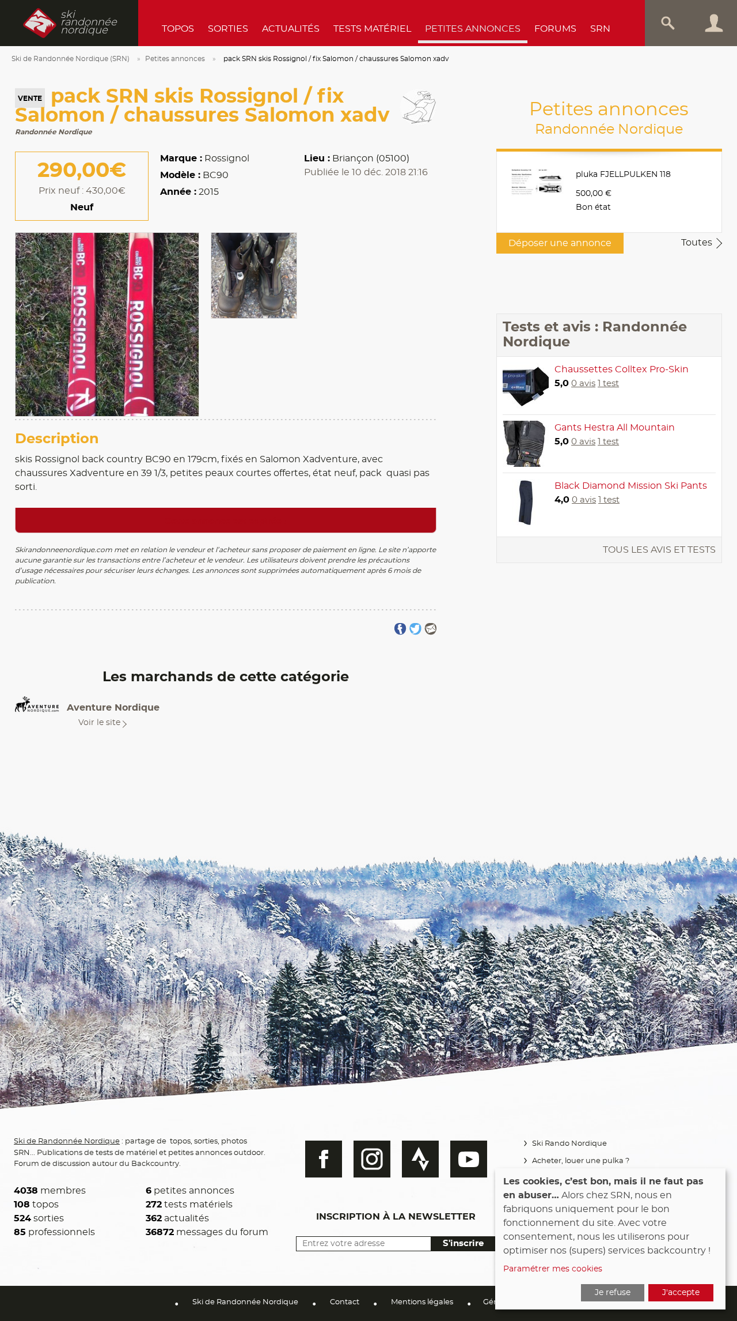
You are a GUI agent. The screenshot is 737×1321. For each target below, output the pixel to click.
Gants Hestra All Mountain (614, 427)
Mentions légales (422, 1302)
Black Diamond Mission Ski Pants (630, 485)
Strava (420, 1159)
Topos (178, 28)
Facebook (323, 1159)
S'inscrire (463, 1243)
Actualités (291, 28)
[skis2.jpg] (107, 322)
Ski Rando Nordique (569, 1144)
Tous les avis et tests (659, 549)
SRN (600, 28)
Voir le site (99, 723)
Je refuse (612, 1293)
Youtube (468, 1159)
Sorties (228, 28)
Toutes (696, 242)
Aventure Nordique (113, 707)
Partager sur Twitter (415, 629)
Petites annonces (473, 28)
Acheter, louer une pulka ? (580, 1161)
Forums (555, 28)
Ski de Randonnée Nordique (67, 1141)
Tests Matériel (372, 28)
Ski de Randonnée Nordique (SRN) (71, 58)
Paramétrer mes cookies (552, 1269)
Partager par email (430, 629)
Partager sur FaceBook (400, 629)
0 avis (583, 383)
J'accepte (681, 1293)
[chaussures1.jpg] (254, 273)
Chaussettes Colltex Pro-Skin (621, 369)
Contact (344, 1302)
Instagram (372, 1159)
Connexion (714, 23)
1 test (608, 383)
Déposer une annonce (559, 243)
